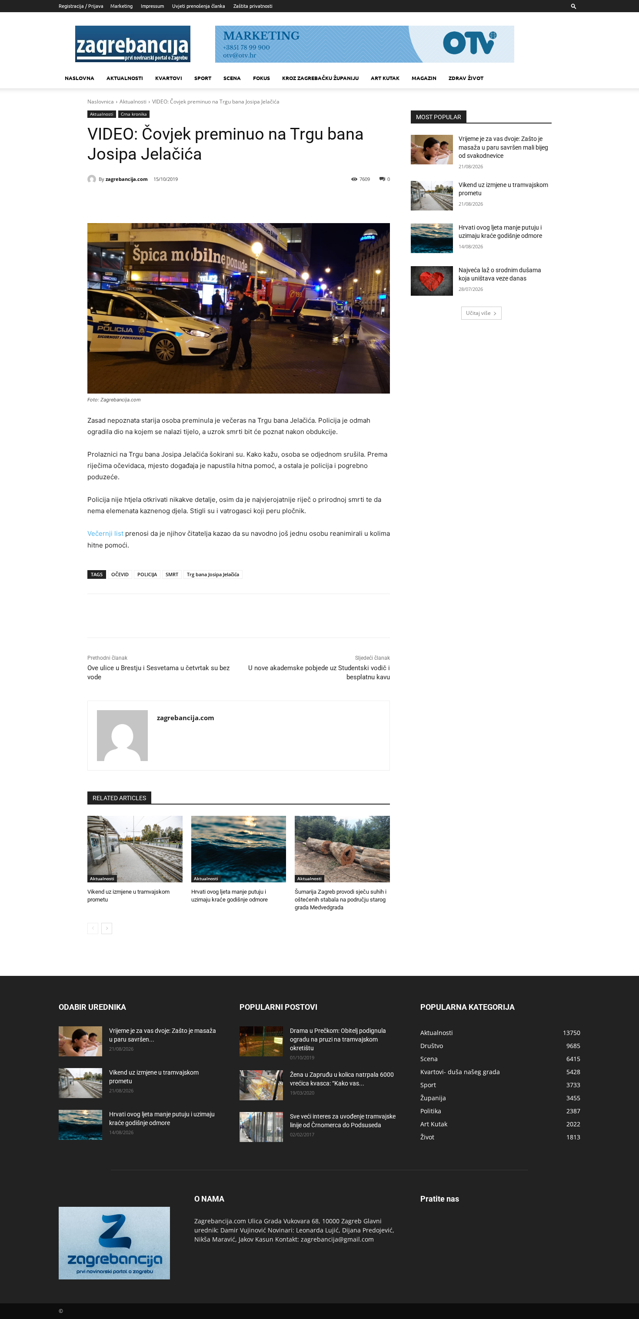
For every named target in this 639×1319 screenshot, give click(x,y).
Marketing (121, 5)
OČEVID (120, 574)
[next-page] (106, 928)
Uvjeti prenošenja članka (198, 5)
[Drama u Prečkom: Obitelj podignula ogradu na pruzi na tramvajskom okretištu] (261, 1041)
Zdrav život (466, 77)
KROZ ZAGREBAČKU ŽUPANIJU (320, 77)
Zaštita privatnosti (253, 5)
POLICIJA (147, 574)
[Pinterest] (185, 201)
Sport (202, 77)
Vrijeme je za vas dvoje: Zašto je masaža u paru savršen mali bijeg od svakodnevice (503, 147)
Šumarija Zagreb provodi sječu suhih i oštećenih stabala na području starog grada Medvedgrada (340, 899)
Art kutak (385, 77)
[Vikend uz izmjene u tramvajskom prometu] (135, 849)
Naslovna (79, 77)
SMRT (172, 574)
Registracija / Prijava (81, 5)
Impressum (152, 5)
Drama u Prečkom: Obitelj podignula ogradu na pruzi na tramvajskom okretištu (338, 1039)
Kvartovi (168, 77)
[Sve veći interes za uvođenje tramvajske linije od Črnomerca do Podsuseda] (261, 1127)
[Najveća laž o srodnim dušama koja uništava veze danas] (432, 281)
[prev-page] (92, 928)
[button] (573, 6)
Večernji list (105, 533)
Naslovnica (100, 101)
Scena (232, 77)
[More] (226, 201)
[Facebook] (145, 201)
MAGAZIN (424, 77)
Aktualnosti (124, 77)
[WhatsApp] (205, 201)
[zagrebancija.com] (93, 179)
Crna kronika (134, 114)
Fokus (261, 77)
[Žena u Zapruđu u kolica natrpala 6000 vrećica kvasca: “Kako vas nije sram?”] (261, 1085)
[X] (165, 201)
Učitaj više (478, 313)
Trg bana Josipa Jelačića (213, 574)
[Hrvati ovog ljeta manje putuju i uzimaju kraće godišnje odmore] (238, 849)
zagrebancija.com (127, 179)
